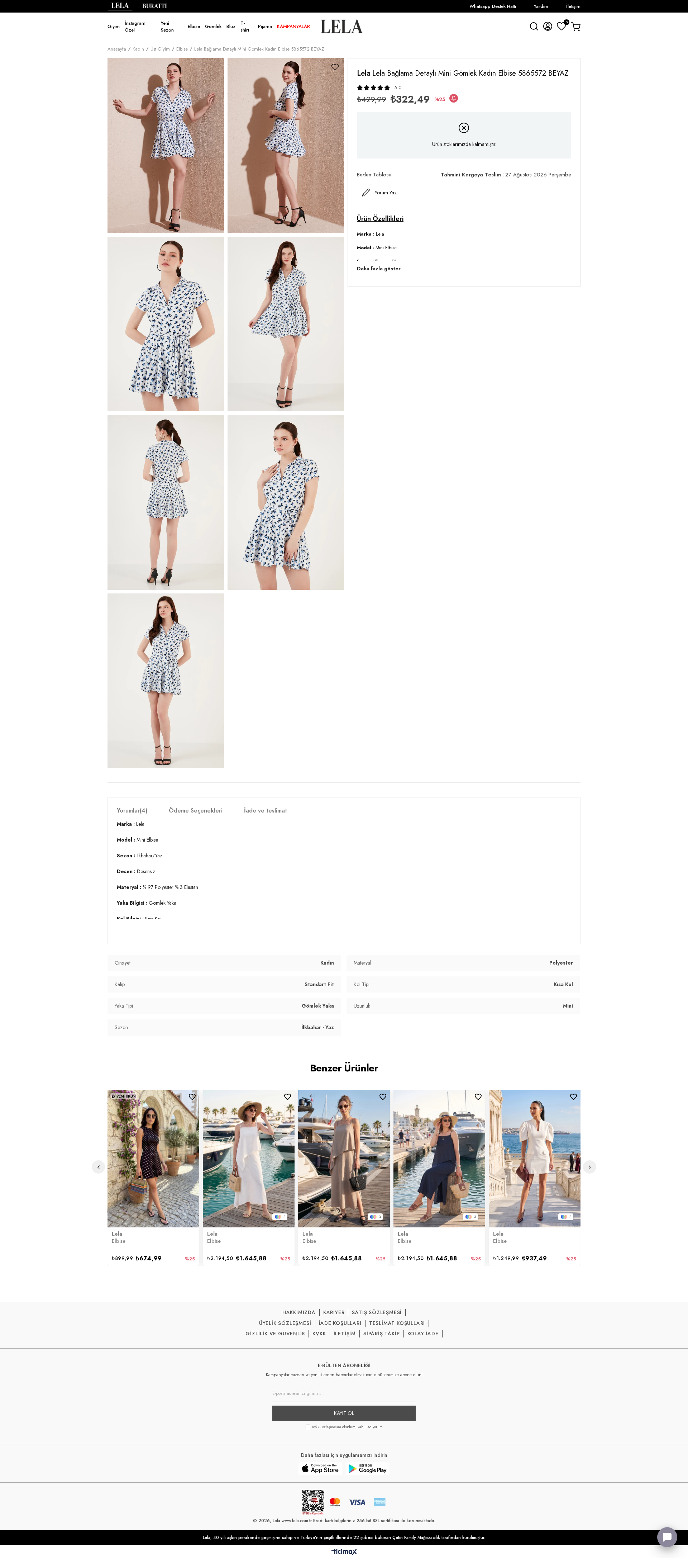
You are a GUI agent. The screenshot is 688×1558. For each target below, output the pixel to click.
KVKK (319, 1333)
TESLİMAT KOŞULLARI (397, 1323)
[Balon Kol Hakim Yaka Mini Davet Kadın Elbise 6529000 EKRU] (534, 1158)
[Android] (368, 1468)
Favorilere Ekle (192, 1096)
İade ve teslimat (265, 810)
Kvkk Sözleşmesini (326, 1427)
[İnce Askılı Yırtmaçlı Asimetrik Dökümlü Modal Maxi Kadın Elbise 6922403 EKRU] (249, 1158)
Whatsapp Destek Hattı (492, 6)
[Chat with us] (667, 1537)
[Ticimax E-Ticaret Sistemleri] (344, 1552)
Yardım (541, 6)
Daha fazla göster (379, 268)
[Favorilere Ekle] (335, 67)
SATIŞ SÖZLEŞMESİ (377, 1312)
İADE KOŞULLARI (340, 1323)
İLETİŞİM (345, 1333)
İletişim (573, 6)
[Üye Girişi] (547, 26)
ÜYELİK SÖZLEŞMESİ (285, 1323)
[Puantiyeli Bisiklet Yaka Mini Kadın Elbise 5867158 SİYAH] (153, 1158)
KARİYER (334, 1312)
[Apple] (320, 1468)
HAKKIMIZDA (299, 1312)
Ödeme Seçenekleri (196, 810)
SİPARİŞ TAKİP (381, 1333)
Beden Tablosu (374, 175)
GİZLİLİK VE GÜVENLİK (275, 1333)
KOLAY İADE (423, 1333)
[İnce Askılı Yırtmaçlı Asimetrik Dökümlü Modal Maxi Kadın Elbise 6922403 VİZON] (344, 1158)
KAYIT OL (344, 1413)
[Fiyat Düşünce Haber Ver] (453, 98)
